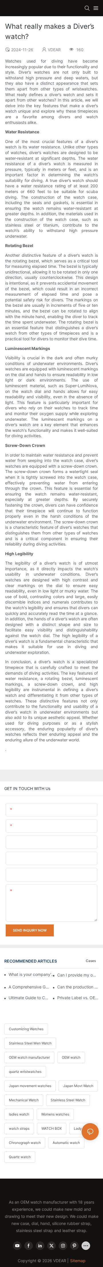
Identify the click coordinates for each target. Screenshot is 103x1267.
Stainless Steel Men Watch (30, 1043)
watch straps (19, 1128)
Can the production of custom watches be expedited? (78, 986)
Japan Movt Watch (78, 1086)
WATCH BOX (51, 1128)
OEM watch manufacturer (29, 1057)
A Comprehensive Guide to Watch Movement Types (29, 986)
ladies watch (19, 1114)
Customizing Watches (26, 1029)
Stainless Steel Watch (68, 1100)
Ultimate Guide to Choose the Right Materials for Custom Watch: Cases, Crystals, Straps (29, 997)
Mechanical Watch (24, 1100)
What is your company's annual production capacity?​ (32, 974)
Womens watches (55, 1114)
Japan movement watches (30, 1086)
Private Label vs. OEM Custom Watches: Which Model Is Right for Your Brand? (78, 997)
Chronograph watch (25, 1142)
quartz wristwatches (25, 1071)
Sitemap (78, 1260)
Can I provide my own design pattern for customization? (78, 974)
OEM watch (71, 1057)
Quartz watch (20, 1157)
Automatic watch (66, 1142)
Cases (91, 961)
